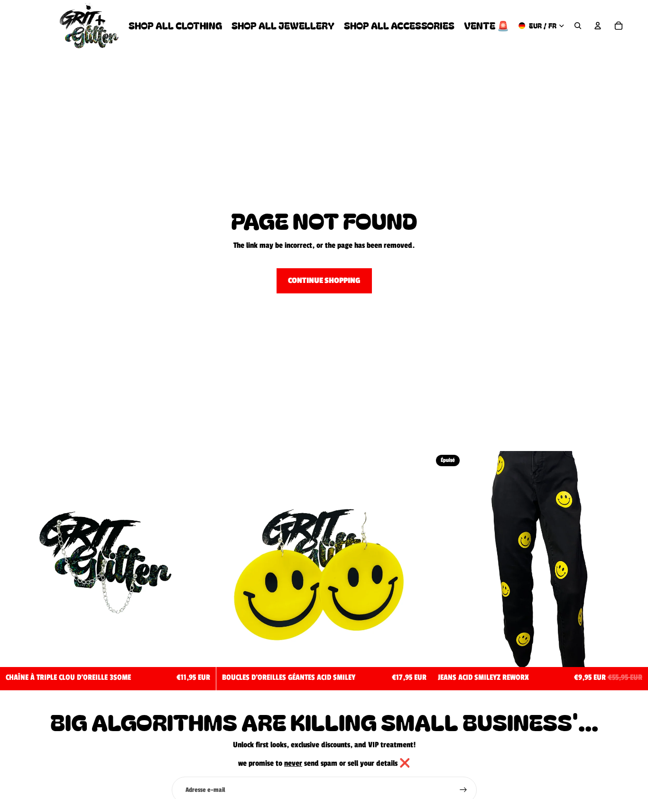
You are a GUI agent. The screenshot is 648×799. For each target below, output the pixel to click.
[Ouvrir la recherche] (577, 25)
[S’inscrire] (463, 790)
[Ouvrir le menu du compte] (597, 25)
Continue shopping (324, 280)
